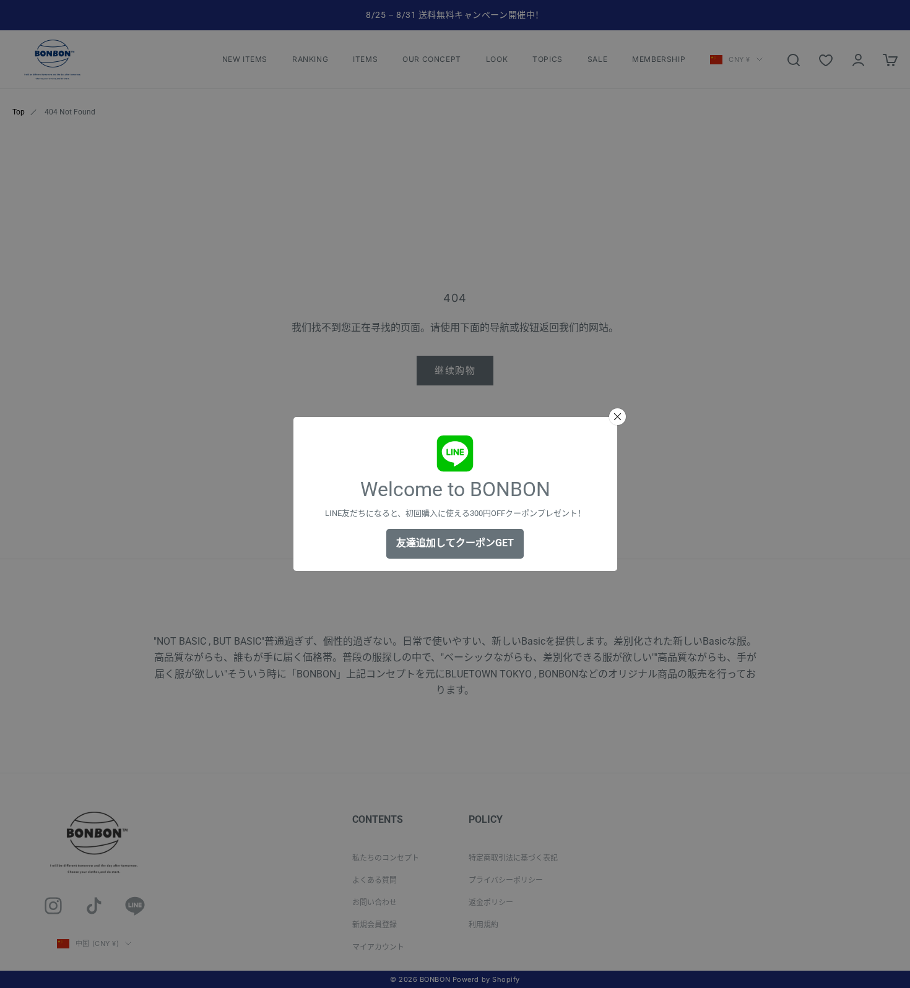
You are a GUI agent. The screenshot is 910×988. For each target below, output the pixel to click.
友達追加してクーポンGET (455, 543)
